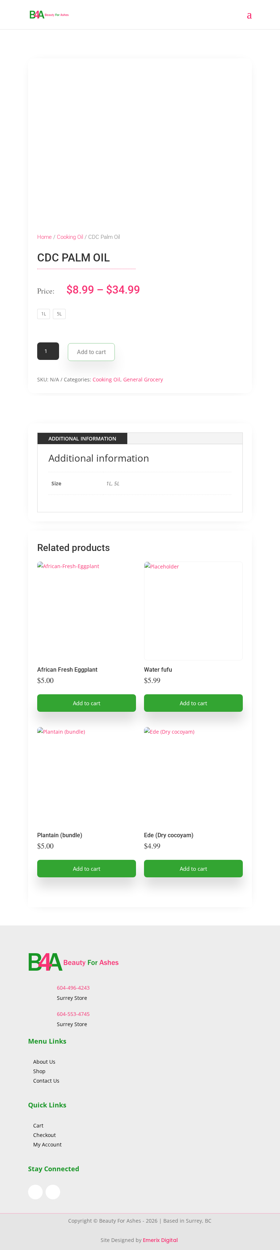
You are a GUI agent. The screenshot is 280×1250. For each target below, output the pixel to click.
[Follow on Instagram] (53, 1192)
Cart (38, 1125)
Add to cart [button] (86, 703)
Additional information (82, 438)
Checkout (44, 1134)
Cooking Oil (70, 237)
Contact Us (46, 1080)
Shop (39, 1071)
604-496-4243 (73, 987)
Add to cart (91, 352)
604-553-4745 (73, 1013)
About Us (45, 1061)
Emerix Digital (161, 1240)
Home (44, 237)
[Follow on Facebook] (35, 1192)
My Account (47, 1144)
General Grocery (143, 379)
